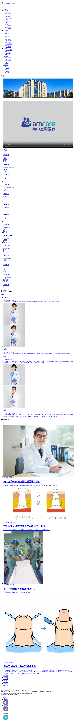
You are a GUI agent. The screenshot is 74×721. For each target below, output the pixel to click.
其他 (7, 72)
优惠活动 (8, 54)
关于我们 (8, 12)
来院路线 (8, 18)
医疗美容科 (9, 41)
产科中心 (8, 21)
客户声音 (8, 15)
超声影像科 (9, 44)
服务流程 (8, 57)
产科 (7, 31)
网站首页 (5, 676)
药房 (7, 45)
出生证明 (8, 62)
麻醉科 (8, 42)
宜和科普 (5, 65)
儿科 (7, 34)
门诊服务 (8, 60)
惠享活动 (5, 48)
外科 (7, 36)
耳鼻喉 (8, 37)
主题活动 (8, 53)
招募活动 (8, 51)
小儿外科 (8, 27)
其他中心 (8, 28)
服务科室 (5, 19)
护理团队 (8, 47)
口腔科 (8, 39)
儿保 (7, 71)
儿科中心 (8, 24)
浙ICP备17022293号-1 (6, 690)
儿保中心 (8, 25)
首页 (4, 9)
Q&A (7, 63)
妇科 (7, 33)
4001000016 (6, 699)
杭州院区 (5, 10)
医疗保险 (8, 59)
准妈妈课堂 (9, 50)
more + (2, 294)
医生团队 (5, 30)
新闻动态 (8, 16)
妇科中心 (8, 22)
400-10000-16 (4, 75)
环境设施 (8, 13)
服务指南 (5, 56)
